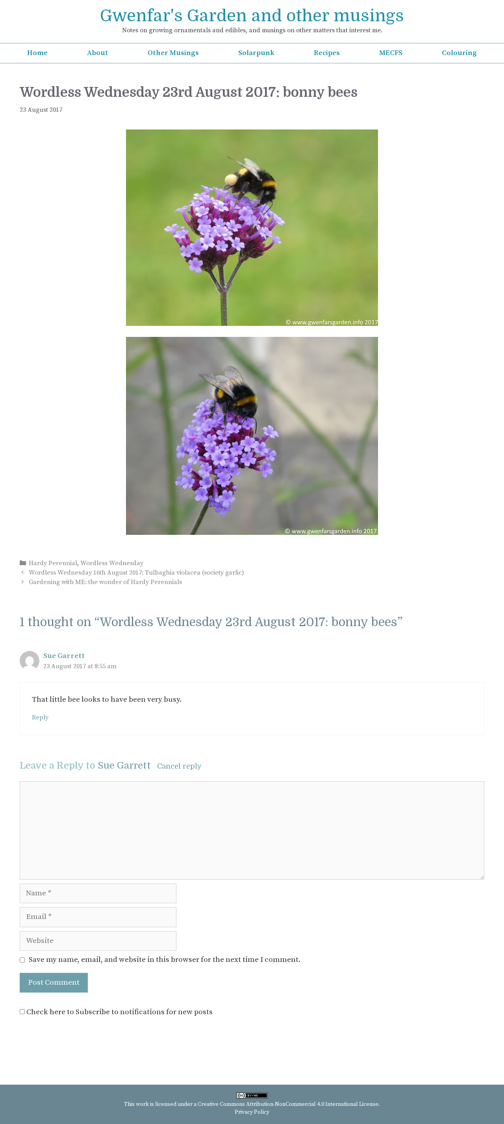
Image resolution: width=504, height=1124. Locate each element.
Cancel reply (179, 766)
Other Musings (173, 52)
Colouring (459, 52)
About (97, 52)
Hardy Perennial (53, 563)
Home (37, 52)
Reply (40, 717)
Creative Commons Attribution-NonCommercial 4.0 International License (288, 1104)
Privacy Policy (252, 1112)
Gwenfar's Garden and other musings (252, 15)
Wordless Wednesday (111, 563)
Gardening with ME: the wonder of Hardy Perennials (105, 582)
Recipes (327, 52)
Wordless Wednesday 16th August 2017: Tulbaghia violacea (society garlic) (136, 573)
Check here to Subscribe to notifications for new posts (119, 1012)
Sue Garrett (64, 655)
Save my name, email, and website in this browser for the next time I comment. (164, 959)
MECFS (390, 52)
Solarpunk (256, 52)
